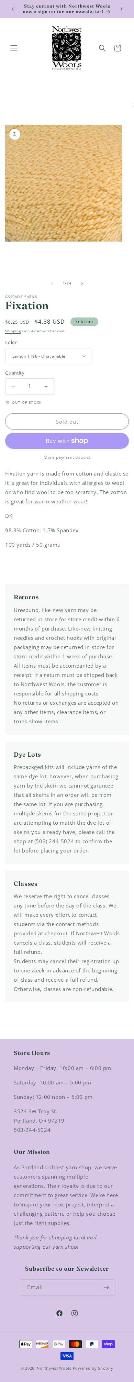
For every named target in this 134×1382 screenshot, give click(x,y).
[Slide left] (51, 283)
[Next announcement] (121, 8)
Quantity (14, 373)
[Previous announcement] (12, 8)
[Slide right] (82, 283)
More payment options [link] (67, 457)
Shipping (13, 330)
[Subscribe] (106, 1287)
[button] (13, 48)
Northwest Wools (54, 1368)
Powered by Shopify (93, 1368)
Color (11, 342)
